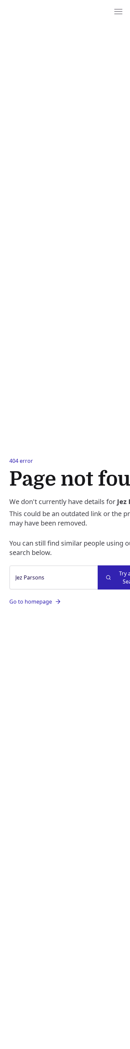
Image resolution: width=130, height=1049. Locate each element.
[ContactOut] (37, 11)
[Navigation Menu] (118, 11)
